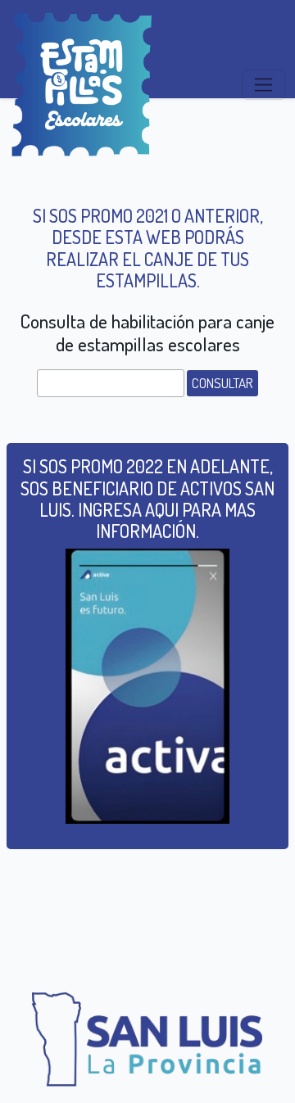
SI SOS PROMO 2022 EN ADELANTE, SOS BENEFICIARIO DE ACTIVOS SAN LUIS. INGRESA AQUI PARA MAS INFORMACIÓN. (147, 498)
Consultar (222, 382)
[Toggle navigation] (263, 85)
